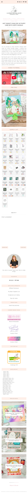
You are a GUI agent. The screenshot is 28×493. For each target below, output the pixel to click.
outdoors (16, 19)
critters (14, 18)
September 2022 (7, 382)
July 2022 (5, 385)
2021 (4, 394)
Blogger (17, 482)
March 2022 (6, 390)
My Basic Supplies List (14, 291)
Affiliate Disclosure (14, 288)
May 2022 (5, 387)
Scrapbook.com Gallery (14, 295)
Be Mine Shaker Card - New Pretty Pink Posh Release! (14, 414)
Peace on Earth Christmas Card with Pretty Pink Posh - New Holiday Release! (14, 466)
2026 (4, 371)
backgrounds (7, 18)
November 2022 (7, 379)
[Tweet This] (14, 212)
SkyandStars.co (23, 491)
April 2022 (5, 389)
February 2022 (6, 391)
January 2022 (6, 393)
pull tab (22, 19)
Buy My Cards (14, 298)
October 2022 (6, 381)
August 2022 (6, 383)
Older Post (23, 247)
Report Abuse (14, 485)
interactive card (8, 19)
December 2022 (7, 378)
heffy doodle (21, 18)
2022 (4, 377)
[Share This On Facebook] (12, 212)
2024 (4, 374)
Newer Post (4, 247)
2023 (4, 375)
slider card (14, 21)
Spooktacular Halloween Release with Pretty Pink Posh (14, 440)
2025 (4, 373)
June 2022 (5, 386)
